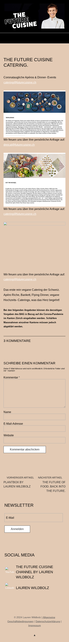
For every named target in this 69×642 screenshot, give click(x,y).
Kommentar (12, 377)
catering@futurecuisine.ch (20, 82)
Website (9, 435)
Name (7, 412)
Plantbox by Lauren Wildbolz (19, 482)
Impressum (34, 625)
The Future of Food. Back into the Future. (51, 484)
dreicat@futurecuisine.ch (19, 144)
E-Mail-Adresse (13, 423)
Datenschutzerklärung (48, 621)
